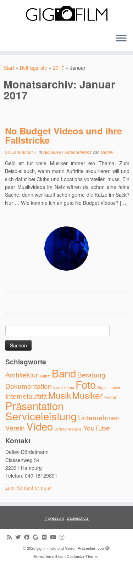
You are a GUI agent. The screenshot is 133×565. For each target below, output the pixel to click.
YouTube (96, 427)
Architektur (21, 374)
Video (39, 426)
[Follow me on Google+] (37, 537)
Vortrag (60, 429)
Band (64, 372)
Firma (69, 387)
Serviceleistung (41, 415)
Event (58, 387)
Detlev (107, 152)
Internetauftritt (26, 395)
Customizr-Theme (82, 556)
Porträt (110, 397)
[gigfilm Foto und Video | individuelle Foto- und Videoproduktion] (66, 14)
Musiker (87, 395)
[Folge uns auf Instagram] (64, 537)
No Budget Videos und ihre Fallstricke (63, 135)
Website (75, 429)
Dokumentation (28, 386)
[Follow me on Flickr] (46, 537)
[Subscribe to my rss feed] (11, 537)
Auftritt (44, 376)
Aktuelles (52, 152)
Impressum (54, 518)
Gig (100, 387)
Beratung (91, 374)
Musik (59, 395)
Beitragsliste (33, 67)
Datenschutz (78, 518)
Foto (86, 384)
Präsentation (34, 405)
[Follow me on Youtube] (55, 537)
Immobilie (112, 387)
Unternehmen (99, 417)
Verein (15, 427)
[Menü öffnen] (121, 38)
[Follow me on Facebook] (28, 537)
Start (9, 67)
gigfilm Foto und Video (55, 548)
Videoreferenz (78, 152)
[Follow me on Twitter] (19, 537)
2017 (58, 67)
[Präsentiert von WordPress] (107, 546)
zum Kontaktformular (28, 487)
